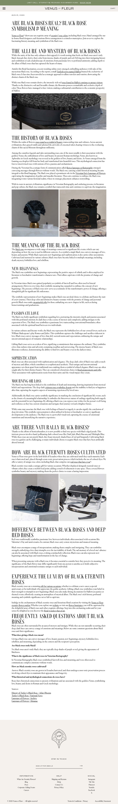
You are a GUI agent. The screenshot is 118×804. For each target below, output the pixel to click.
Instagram (91, 779)
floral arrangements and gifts (89, 370)
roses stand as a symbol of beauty (49, 142)
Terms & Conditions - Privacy (78, 801)
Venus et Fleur (18, 35)
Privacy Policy (59, 787)
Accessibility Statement (103, 801)
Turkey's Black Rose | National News (27, 695)
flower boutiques (76, 605)
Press (26, 785)
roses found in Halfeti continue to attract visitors (82, 82)
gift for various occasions (51, 586)
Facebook (91, 790)
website (56, 605)
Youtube (91, 787)
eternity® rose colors (59, 35)
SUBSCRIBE (80, 765)
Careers (26, 790)
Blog (26, 782)
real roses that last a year (80, 462)
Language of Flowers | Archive (24, 698)
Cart (113, 8)
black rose (20, 249)
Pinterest (92, 785)
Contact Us (59, 785)
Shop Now (85, 3)
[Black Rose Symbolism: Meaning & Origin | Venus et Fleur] (59, 8)
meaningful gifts (40, 302)
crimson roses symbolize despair (58, 387)
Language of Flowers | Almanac (25, 701)
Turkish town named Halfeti (69, 71)
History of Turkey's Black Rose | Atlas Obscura (31, 693)
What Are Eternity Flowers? (26, 779)
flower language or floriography (80, 168)
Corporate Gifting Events (26, 787)
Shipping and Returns (59, 779)
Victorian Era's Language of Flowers (90, 173)
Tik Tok (91, 782)
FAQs (59, 782)
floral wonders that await (54, 610)
